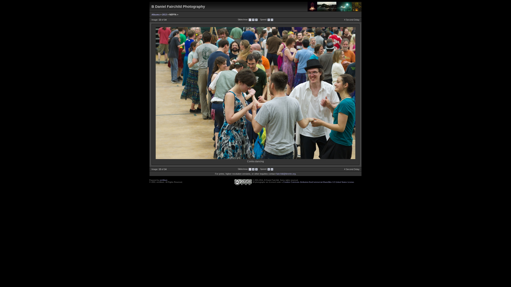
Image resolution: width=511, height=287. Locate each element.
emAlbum (163, 180)
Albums (156, 14)
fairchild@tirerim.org (286, 174)
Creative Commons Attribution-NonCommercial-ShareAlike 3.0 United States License (318, 182)
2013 (164, 14)
